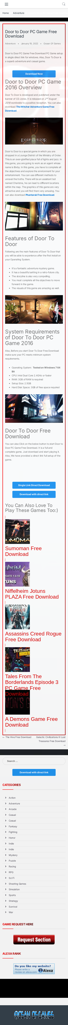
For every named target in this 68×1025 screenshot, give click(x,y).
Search (64, 4)
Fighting (13, 832)
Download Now (34, 73)
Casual (12, 814)
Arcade (13, 809)
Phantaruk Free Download (40, 194)
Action (12, 797)
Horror (12, 837)
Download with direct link (34, 494)
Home (5, 13)
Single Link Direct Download (34, 485)
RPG (11, 872)
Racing (12, 866)
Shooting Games (17, 883)
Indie (11, 843)
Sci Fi (11, 878)
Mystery (13, 855)
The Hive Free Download (16, 737)
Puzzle (12, 860)
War (11, 912)
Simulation (14, 889)
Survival (13, 906)
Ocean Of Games (52, 43)
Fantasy (13, 826)
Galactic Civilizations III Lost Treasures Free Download (51, 741)
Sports (12, 895)
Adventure (18, 13)
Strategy (13, 900)
